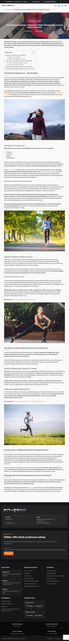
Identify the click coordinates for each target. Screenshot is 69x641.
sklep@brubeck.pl (10, 523)
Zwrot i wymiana (28, 570)
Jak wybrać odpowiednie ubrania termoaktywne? (19, 61)
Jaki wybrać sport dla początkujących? (24, 299)
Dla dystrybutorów (52, 583)
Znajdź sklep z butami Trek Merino (56, 576)
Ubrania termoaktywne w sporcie (17, 59)
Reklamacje (27, 573)
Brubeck (28, 31)
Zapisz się (9, 553)
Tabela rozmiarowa (29, 578)
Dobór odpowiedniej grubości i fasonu (18, 63)
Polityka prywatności (6, 603)
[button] (66, 6)
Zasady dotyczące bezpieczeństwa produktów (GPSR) (10, 610)
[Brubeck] (34, 510)
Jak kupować (27, 576)
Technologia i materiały (34, 21)
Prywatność (57, 638)
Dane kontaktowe (51, 570)
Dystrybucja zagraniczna (53, 581)
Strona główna (7, 9)
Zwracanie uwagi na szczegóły (16, 64)
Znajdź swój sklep (51, 573)
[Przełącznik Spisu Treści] (33, 52)
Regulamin (50, 638)
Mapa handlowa (51, 578)
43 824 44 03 (8, 519)
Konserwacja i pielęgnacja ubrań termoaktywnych (19, 66)
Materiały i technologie (14, 57)
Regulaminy (4, 606)
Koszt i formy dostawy (30, 583)
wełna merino (12, 169)
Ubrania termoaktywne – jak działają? (16, 55)
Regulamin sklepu (6, 601)
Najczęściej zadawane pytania (31, 586)
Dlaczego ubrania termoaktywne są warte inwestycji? (20, 68)
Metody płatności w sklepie (31, 581)
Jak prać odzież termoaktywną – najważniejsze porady (29, 401)
